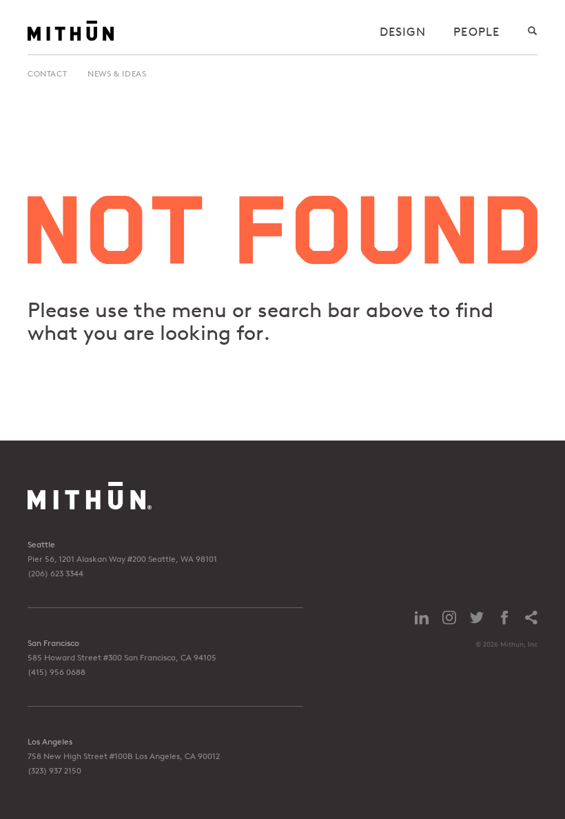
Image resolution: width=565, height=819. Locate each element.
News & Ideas (117, 73)
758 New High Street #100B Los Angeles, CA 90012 (124, 756)
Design (403, 31)
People (476, 31)
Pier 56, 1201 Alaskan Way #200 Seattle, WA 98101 (122, 559)
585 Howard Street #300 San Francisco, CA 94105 (122, 657)
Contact (47, 73)
